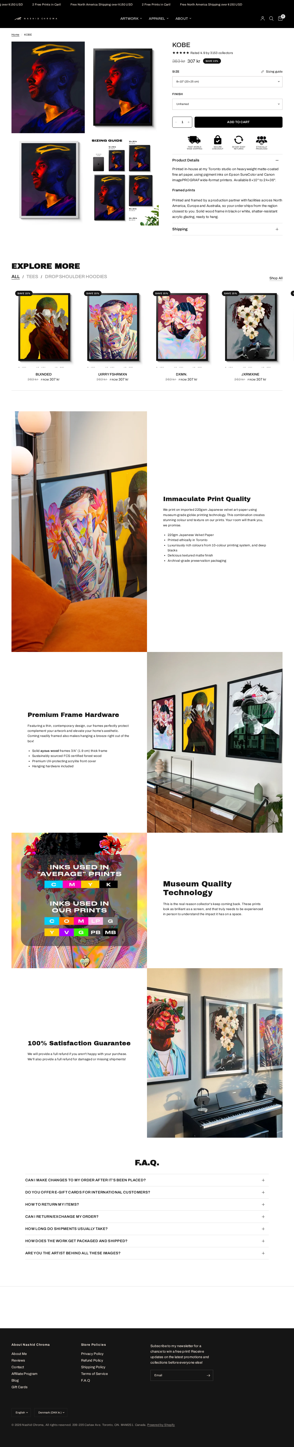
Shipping (180, 229)
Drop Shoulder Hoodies (76, 276)
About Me (19, 1354)
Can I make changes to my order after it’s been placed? (85, 1180)
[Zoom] (75, 51)
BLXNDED (44, 374)
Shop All (276, 278)
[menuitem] (131, 19)
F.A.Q (85, 1380)
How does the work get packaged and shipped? (76, 1241)
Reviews (18, 1360)
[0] (279, 18)
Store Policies (93, 1344)
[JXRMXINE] (250, 327)
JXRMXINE (250, 374)
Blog (15, 1380)
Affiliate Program (24, 1374)
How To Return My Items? (52, 1204)
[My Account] (262, 18)
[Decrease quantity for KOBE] (175, 122)
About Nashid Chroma (30, 1344)
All (15, 276)
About (181, 18)
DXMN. (181, 374)
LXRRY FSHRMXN (112, 374)
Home (15, 34)
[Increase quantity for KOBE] (188, 122)
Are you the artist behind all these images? (73, 1253)
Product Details (186, 160)
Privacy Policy (92, 1354)
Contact (17, 1367)
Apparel (157, 18)
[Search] (271, 18)
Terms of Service (94, 1374)
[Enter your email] (208, 1375)
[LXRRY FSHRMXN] (112, 327)
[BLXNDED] (43, 327)
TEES (32, 276)
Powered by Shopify (161, 1425)
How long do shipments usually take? (66, 1229)
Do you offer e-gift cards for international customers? (87, 1192)
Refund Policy (92, 1360)
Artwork (129, 18)
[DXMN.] (181, 327)
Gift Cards (19, 1387)
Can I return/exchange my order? (62, 1217)
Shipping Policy (93, 1367)
